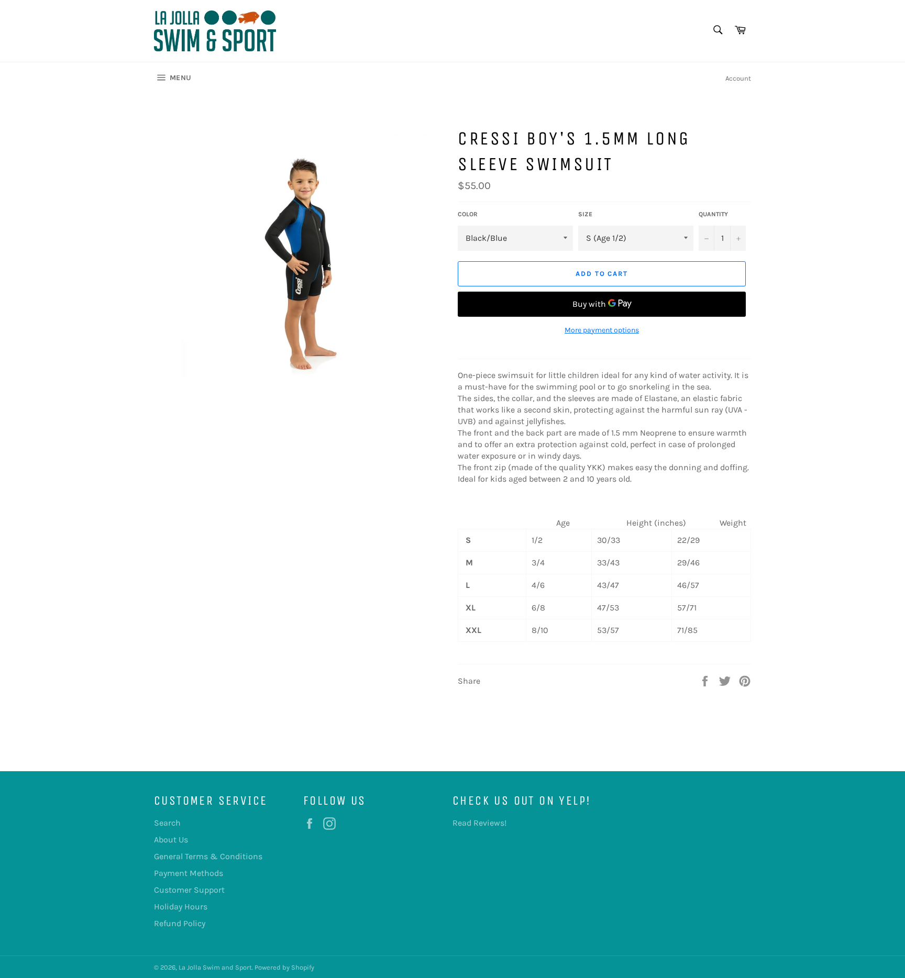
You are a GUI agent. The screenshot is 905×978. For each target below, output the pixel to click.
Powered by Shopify (284, 967)
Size (585, 214)
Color (468, 214)
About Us (171, 839)
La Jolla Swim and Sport (215, 967)
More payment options (602, 330)
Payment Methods (188, 873)
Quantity (713, 214)
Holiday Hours (180, 907)
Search (167, 823)
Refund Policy (179, 923)
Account (738, 78)
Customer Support (189, 890)
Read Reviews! (479, 823)
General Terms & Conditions (208, 856)
